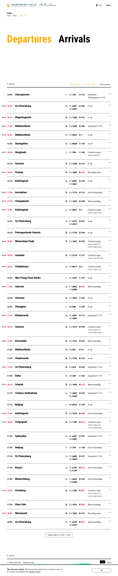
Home (9, 16)
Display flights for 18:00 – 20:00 (59, 535)
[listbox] (100, 5)
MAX (109, 562)
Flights (15, 16)
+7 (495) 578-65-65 (14, 562)
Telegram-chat (28, 562)
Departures (22, 16)
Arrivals (74, 38)
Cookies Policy (34, 571)
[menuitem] (96, 5)
